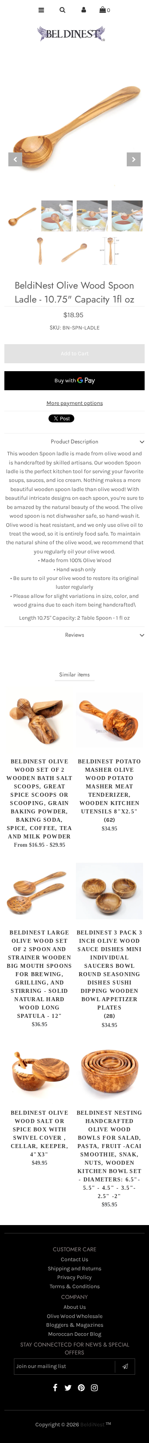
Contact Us (74, 1259)
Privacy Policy (74, 1277)
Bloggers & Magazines (74, 1325)
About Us (75, 1307)
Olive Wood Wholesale (75, 1316)
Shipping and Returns (74, 1268)
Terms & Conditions (75, 1286)
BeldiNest (92, 1424)
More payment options (74, 403)
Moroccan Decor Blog (74, 1334)
